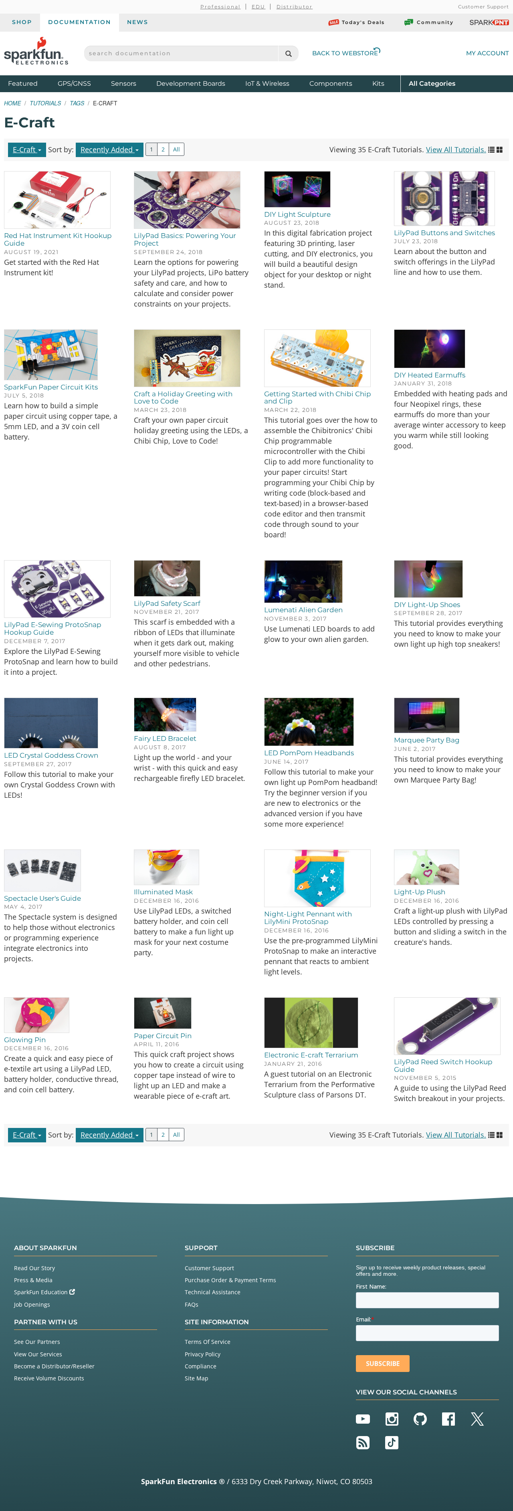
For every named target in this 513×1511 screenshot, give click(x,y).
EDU (259, 7)
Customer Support (483, 7)
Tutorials (45, 103)
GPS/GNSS (74, 83)
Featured (31, 83)
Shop (22, 22)
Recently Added (108, 149)
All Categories (432, 83)
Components (330, 83)
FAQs (191, 1304)
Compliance (200, 1366)
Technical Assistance (212, 1292)
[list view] (491, 149)
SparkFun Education (41, 1292)
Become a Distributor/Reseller (54, 1366)
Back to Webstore (345, 53)
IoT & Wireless (267, 83)
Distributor (295, 7)
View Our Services (38, 1354)
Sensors (123, 83)
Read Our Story (34, 1268)
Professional (220, 7)
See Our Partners (37, 1342)
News (137, 22)
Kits (378, 83)
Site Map (196, 1378)
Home (12, 103)
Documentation (79, 22)
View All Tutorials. (456, 149)
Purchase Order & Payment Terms (230, 1280)
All (176, 149)
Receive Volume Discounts (49, 1378)
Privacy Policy (202, 1354)
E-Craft (25, 149)
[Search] (288, 53)
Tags (77, 103)
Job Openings (32, 1304)
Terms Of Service (207, 1342)
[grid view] (500, 149)
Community (435, 22)
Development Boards (190, 83)
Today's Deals (363, 22)
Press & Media (33, 1280)
